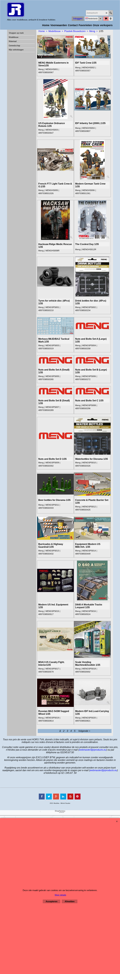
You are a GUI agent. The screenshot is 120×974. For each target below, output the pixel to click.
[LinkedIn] (63, 796)
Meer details (60, 895)
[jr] (31, 9)
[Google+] (56, 796)
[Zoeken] (111, 13)
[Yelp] (70, 796)
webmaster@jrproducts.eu (92, 750)
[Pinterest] (77, 796)
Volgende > (84, 731)
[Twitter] (49, 796)
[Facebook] (42, 796)
